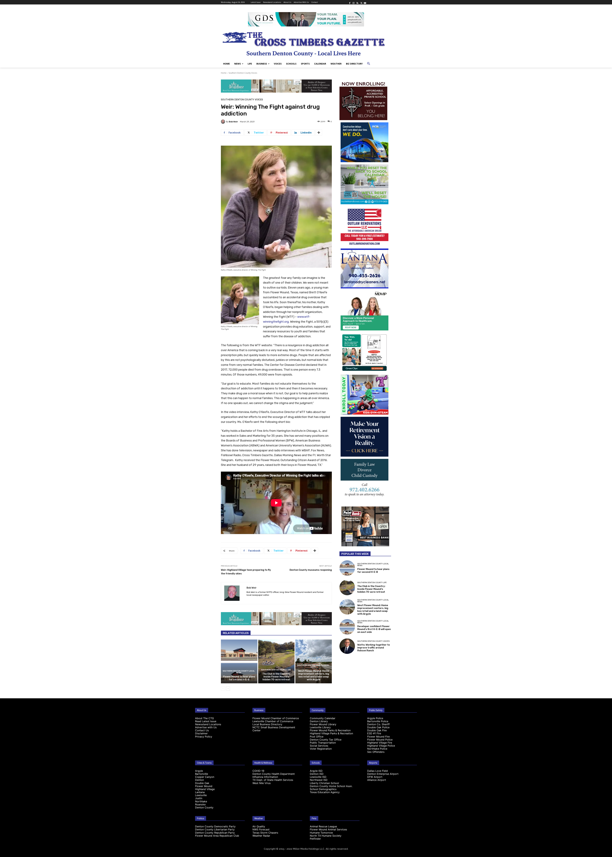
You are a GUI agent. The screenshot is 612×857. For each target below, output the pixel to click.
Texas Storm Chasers (265, 832)
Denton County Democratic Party (215, 826)
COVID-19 (258, 770)
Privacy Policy (203, 736)
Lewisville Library (320, 727)
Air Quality (258, 826)
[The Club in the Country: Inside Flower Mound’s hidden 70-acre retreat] (276, 661)
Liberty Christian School (324, 783)
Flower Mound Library (323, 724)
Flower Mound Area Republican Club (217, 835)
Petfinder (315, 838)
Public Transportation (323, 742)
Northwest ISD (319, 779)
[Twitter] (361, 2)
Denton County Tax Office (325, 739)
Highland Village (205, 789)
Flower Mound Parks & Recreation (330, 730)
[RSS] (357, 2)
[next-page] (228, 689)
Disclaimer (201, 733)
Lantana (200, 792)
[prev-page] (223, 689)
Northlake (201, 801)
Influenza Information (265, 776)
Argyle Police (375, 718)
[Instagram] (353, 2)
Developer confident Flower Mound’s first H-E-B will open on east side (374, 629)
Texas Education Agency (325, 792)
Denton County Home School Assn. (331, 786)
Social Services (319, 745)
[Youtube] (365, 2)
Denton (199, 779)
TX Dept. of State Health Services (272, 779)
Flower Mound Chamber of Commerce (275, 718)
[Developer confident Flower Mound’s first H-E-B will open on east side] (347, 627)
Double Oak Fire (377, 730)
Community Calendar (322, 718)
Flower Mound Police (380, 739)
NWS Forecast (261, 829)
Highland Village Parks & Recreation (331, 733)
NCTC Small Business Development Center (273, 729)
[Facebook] (350, 2)
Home (223, 73)
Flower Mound (203, 786)
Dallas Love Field (377, 770)
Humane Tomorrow (321, 832)
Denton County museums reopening (311, 569)
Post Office (316, 736)
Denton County (204, 807)
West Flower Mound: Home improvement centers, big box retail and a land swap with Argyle (313, 675)
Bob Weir (233, 122)
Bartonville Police (377, 721)
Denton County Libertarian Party (215, 829)
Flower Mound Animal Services (328, 829)
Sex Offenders (375, 751)
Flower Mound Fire (378, 736)
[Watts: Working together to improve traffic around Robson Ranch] (347, 646)
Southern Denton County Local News (239, 672)
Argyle (199, 770)
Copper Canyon (204, 776)
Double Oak (202, 783)
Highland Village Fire (379, 742)
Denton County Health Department (273, 773)
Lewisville (201, 795)
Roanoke (200, 804)
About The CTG (204, 718)
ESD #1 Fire (374, 733)
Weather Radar (261, 835)
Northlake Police (377, 748)
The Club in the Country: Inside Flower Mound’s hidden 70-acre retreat (276, 676)
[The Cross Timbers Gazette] (306, 43)
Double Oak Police (378, 727)
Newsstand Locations (208, 724)
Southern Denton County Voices (243, 73)
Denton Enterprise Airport (382, 773)
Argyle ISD (316, 770)
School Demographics (323, 789)
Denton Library (319, 721)
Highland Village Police (381, 745)
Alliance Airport (376, 779)
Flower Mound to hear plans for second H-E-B (239, 678)
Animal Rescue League (323, 826)
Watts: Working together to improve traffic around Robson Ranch (373, 647)
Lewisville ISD (318, 776)
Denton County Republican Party (215, 832)
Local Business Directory (267, 724)
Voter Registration (321, 748)
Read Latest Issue (205, 721)
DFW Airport (374, 776)
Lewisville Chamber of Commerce (272, 721)
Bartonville (201, 773)
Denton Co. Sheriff (378, 724)
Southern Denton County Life (276, 670)
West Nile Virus (261, 783)
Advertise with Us (206, 727)
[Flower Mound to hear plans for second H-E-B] (239, 661)
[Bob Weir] (223, 121)
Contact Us (202, 730)
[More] (318, 132)
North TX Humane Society (325, 835)
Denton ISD (317, 773)
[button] (368, 64)
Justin (198, 798)
